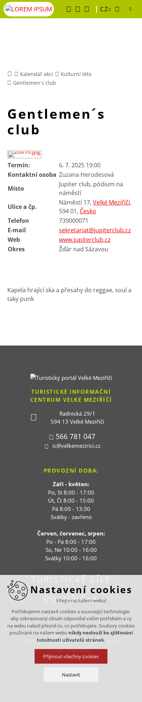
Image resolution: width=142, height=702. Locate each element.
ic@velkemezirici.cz (76, 445)
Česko (88, 211)
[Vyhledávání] (117, 9)
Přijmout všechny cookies (71, 656)
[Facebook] (68, 9)
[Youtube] (77, 9)
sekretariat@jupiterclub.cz (95, 230)
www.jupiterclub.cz (85, 240)
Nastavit (71, 674)
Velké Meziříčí (111, 202)
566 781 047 (75, 436)
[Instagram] (87, 9)
